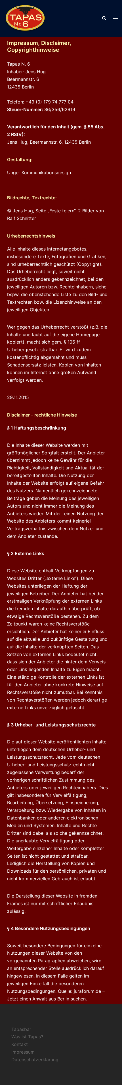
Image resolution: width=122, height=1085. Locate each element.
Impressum (23, 1052)
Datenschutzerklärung (34, 1059)
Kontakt (19, 1044)
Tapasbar (21, 1029)
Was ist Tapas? (27, 1036)
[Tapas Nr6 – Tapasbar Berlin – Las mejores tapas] (25, 18)
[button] (104, 18)
